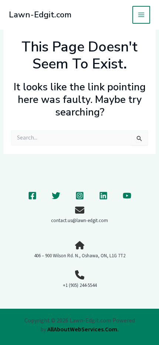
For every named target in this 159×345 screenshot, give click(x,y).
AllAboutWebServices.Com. (83, 329)
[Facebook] (32, 195)
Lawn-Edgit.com (40, 14)
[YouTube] (127, 195)
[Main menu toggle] (141, 15)
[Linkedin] (103, 195)
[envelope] (79, 210)
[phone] (79, 274)
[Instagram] (79, 195)
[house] (79, 245)
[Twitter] (56, 195)
